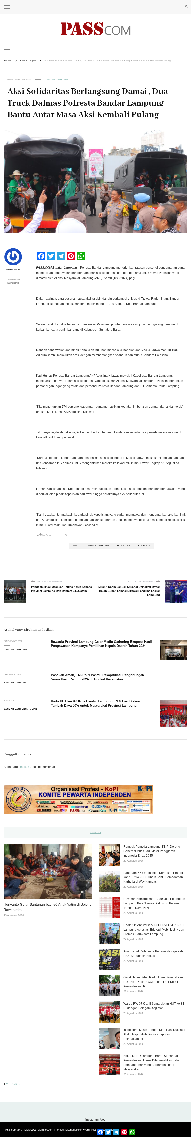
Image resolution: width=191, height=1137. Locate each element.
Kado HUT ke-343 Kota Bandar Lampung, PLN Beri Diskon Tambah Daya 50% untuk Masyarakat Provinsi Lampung (95, 703)
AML (75, 545)
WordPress (90, 1129)
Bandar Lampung (56, 79)
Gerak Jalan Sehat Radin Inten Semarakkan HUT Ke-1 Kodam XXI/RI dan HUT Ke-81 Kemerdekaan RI (153, 982)
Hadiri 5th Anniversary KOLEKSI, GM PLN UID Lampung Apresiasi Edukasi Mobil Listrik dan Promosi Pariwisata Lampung (154, 929)
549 (15, 1084)
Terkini (95, 832)
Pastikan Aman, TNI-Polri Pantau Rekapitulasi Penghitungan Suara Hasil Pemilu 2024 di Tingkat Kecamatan (97, 677)
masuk (24, 767)
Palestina (123, 545)
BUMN (33, 709)
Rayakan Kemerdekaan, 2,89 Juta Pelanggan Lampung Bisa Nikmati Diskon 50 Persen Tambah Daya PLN (154, 903)
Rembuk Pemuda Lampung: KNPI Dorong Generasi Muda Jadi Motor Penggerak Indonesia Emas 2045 (151, 851)
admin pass (13, 269)
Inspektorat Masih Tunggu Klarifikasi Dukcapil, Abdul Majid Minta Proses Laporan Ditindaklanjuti (154, 1034)
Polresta (144, 545)
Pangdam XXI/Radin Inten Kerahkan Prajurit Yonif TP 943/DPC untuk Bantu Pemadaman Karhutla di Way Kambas (153, 877)
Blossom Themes (53, 1129)
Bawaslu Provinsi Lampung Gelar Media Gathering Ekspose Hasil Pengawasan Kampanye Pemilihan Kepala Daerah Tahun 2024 (101, 644)
